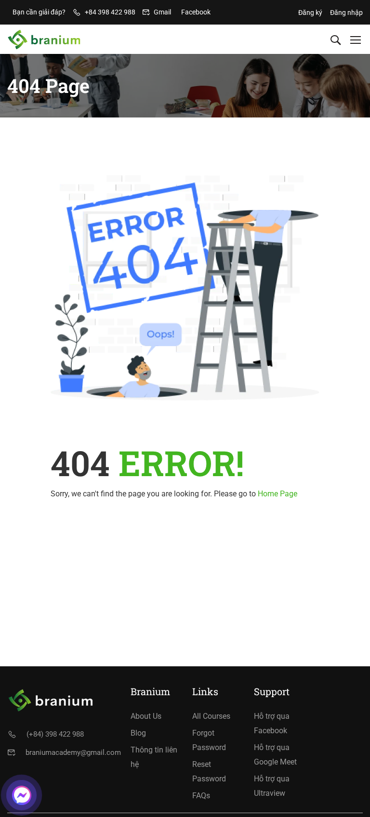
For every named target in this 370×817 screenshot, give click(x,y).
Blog (138, 733)
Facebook (196, 12)
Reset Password (209, 771)
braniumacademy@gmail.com (73, 752)
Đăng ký (310, 12)
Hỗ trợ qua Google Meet (275, 754)
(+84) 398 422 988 (55, 734)
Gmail (162, 12)
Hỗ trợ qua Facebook (272, 723)
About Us (146, 716)
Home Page (277, 493)
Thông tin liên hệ (154, 757)
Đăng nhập (346, 12)
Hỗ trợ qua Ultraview (272, 786)
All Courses (211, 716)
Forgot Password (209, 740)
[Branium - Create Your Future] (44, 39)
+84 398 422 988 (110, 12)
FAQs (201, 795)
